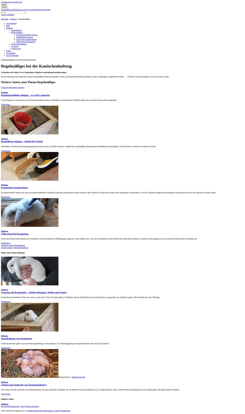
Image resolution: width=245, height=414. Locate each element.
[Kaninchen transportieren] (29, 180)
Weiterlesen (5, 104)
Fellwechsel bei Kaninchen (14, 234)
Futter (25, 10)
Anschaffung (6, 10)
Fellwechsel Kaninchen (25, 42)
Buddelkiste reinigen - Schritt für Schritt (22, 141)
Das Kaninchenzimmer (10, 406)
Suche (4, 7)
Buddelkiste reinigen (24, 37)
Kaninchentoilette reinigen (27, 35)
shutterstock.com (78, 377)
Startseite (4, 19)
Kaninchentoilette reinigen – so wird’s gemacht (25, 95)
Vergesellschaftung (18, 44)
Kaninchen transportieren (26, 39)
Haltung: (5, 404)
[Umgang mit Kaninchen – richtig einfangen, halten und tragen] (29, 285)
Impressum (37, 411)
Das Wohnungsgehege (30, 406)
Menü (4, 5)
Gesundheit (33, 10)
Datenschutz (48, 411)
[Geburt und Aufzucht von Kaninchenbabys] (30, 377)
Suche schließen (7, 15)
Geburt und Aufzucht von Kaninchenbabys (23, 385)
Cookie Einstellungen (62, 411)
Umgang (14, 46)
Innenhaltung (16, 30)
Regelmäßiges (17, 32)
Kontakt (29, 411)
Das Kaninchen (44, 10)
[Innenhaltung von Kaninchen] (29, 331)
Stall (14, 10)
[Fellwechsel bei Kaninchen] (29, 226)
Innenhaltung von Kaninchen (16, 338)
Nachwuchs (16, 49)
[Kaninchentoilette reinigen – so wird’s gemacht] (12, 87)
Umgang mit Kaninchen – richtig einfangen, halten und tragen (33, 292)
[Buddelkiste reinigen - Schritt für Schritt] (29, 134)
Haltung (19, 10)
